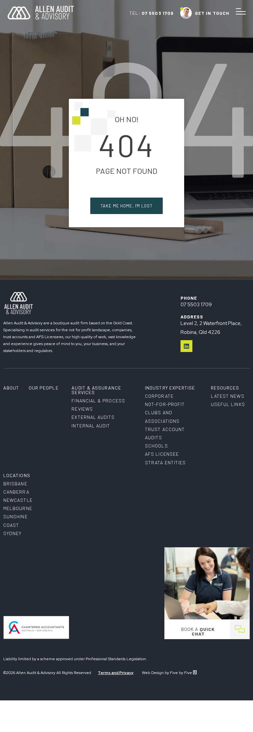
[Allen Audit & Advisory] (40, 18)
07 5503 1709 (158, 13)
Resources (225, 388)
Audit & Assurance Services (96, 390)
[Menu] (241, 11)
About (11, 388)
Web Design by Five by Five (167, 672)
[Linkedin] (186, 346)
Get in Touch (212, 13)
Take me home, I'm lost (126, 205)
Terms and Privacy (116, 672)
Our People (44, 388)
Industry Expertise (170, 388)
